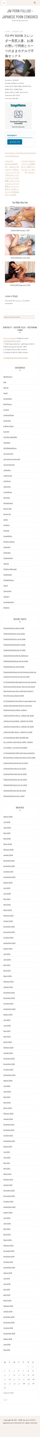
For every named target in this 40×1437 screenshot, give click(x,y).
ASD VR (5, 388)
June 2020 (7, 1223)
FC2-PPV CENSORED (10, 437)
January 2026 (8, 855)
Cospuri (6, 410)
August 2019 (7, 1273)
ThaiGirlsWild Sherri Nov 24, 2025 (15, 779)
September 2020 (9, 1207)
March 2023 (7, 1042)
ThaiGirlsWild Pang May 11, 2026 (14, 645)
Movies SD (7, 514)
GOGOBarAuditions (10, 448)
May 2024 (6, 965)
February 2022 (8, 1113)
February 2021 (8, 1179)
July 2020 (6, 1218)
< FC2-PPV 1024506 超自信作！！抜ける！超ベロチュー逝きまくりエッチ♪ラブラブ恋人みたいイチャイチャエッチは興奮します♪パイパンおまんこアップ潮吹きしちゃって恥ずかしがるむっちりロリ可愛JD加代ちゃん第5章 (12, 178)
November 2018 (9, 1322)
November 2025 (9, 866)
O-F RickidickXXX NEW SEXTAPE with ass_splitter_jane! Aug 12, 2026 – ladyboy (18, 740)
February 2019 (8, 1306)
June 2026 (7, 827)
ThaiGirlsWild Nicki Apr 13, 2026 (14, 650)
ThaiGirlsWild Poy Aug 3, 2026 (20, 230)
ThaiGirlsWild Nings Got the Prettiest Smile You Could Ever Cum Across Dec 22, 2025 (19, 674)
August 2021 (7, 1146)
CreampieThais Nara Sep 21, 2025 (15, 774)
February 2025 (8, 915)
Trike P (5, 586)
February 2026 (8, 849)
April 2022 (7, 1102)
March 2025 (7, 910)
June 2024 (7, 959)
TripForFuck (7, 591)
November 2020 (9, 1196)
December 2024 (9, 926)
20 (19, 1379)
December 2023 (9, 992)
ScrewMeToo (7, 536)
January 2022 (8, 1119)
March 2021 (7, 1174)
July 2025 (6, 888)
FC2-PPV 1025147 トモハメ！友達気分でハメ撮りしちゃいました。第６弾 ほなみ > (28, 166)
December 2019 (8, 1251)
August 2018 (7, 1339)
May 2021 (6, 1163)
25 (10, 1384)
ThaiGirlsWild (8, 558)
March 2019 (7, 1300)
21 (24, 1379)
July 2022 (6, 1086)
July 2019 (6, 1278)
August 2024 (8, 948)
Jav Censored (8, 454)
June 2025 (7, 893)
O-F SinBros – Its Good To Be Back (15, 747)
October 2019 (8, 1262)
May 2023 (6, 1031)
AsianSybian (7, 399)
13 (19, 1375)
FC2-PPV (7, 32)
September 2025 (9, 877)
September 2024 (9, 943)
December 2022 (9, 1058)
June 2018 (7, 1344)
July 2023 (6, 1020)
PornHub (6, 531)
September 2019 (9, 1267)
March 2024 (7, 976)
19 (14, 1379)
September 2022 (9, 1075)
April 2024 (7, 970)
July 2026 (6, 822)
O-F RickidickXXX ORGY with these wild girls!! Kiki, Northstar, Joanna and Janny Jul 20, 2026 (19, 755)
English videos (8, 426)
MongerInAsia (8, 503)
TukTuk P (6, 597)
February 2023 (8, 1047)
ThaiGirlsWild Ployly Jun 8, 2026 (20, 285)
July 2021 (6, 1152)
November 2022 (9, 1064)
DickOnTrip (7, 421)
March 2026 (7, 844)
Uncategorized (8, 602)
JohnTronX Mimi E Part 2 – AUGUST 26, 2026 (18, 715)
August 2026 (8, 816)
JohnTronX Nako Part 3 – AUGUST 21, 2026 (17, 732)
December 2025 (9, 860)
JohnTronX (7, 481)
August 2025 (8, 882)
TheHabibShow (8, 580)
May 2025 (6, 899)
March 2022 (7, 1108)
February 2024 (8, 981)
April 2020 (7, 1234)
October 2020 (8, 1201)
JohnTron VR (7, 476)
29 (29, 1384)
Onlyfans (6, 525)
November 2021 (8, 1130)
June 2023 (7, 1025)
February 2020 (8, 1245)
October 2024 (8, 937)
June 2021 (6, 1157)
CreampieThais (8, 415)
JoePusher (7, 470)
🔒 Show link (15, 142)
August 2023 (8, 1014)
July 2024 (6, 954)
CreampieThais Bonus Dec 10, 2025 (15, 763)
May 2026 (6, 833)
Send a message (9, 338)
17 (5, 1379)
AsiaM (5, 393)
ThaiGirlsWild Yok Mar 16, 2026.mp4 (15, 656)
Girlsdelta (6, 443)
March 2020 (7, 1240)
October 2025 (8, 871)
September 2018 (9, 1333)
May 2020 (6, 1229)
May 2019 (6, 1289)
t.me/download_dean (12, 341)
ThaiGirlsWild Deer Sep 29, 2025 (14, 790)
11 (9, 1375)
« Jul (5, 1400)
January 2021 (7, 1185)
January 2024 (8, 987)
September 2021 (9, 1141)
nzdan (5, 520)
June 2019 (6, 1284)
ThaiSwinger (7, 575)
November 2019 (8, 1256)
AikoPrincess (7, 377)
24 (5, 1384)
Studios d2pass (9, 542)
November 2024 (9, 932)
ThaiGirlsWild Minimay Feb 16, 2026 (15, 661)
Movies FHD (7, 509)
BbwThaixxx (7, 404)
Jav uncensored (8, 465)
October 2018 (8, 1328)
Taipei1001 (6, 547)
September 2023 (9, 1009)
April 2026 (7, 838)
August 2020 (8, 1212)
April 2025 (7, 904)
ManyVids (6, 498)
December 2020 (9, 1190)
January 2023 (8, 1053)
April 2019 (6, 1295)
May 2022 (6, 1097)
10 (5, 1375)
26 (15, 1384)
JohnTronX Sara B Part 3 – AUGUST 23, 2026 (18, 726)
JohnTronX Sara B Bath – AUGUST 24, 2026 (18, 721)
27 (19, 1384)
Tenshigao (7, 553)
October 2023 (8, 1003)
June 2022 (7, 1091)
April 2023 (7, 1036)
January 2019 (7, 1311)
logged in (19, 301)
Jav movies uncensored (11, 459)
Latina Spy (7, 487)
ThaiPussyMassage (10, 569)
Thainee (6, 564)
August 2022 (8, 1080)
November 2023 (9, 998)
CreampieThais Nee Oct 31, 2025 (14, 768)
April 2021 (6, 1168)
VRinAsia (6, 608)
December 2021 (8, 1124)
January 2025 (8, 921)
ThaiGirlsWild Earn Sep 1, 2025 (13, 796)
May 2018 (6, 1350)
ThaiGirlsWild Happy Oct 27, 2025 (15, 785)
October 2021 (8, 1135)
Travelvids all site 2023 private (15, 358)
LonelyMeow (7, 492)
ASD (4, 382)
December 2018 (8, 1317)
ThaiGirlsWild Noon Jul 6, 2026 (20, 258)
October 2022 (8, 1069)
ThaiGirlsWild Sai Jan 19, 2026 (13, 667)
